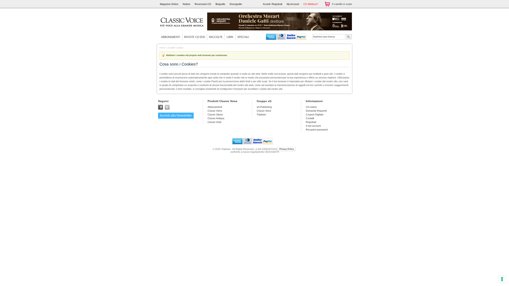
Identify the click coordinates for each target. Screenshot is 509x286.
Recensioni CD (203, 4)
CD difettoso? (310, 4)
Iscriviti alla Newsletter (176, 115)
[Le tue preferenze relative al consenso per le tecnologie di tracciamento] (502, 279)
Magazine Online (169, 4)
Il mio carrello (327, 4)
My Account (293, 4)
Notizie (186, 4)
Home (162, 47)
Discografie (236, 4)
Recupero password (317, 129)
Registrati (311, 122)
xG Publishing (264, 107)
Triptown (261, 114)
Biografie (220, 4)
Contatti (310, 118)
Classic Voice (264, 110)
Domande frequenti (316, 110)
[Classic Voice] (182, 29)
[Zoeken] (348, 37)
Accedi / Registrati (272, 4)
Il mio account (313, 126)
